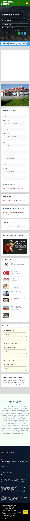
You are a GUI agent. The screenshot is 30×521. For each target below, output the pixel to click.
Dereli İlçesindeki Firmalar (7, 487)
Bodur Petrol (9, 368)
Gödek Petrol (9, 351)
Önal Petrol (9, 334)
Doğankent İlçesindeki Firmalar (9, 488)
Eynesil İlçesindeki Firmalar (8, 491)
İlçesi (4, 142)
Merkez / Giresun (6, 474)
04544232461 (7, 20)
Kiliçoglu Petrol (10, 330)
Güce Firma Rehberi (19, 495)
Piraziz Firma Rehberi (21, 497)
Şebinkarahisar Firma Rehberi (8, 499)
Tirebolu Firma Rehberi (6, 501)
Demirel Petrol (10, 360)
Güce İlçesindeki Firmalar (7, 495)
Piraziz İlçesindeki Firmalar (8, 497)
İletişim (3, 480)
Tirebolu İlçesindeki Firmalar (8, 500)
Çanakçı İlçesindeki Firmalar (8, 486)
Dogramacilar (10, 364)
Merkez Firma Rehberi (21, 492)
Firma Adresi (6, 133)
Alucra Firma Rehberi (6, 481)
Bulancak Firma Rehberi (7, 482)
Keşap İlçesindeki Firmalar (7, 496)
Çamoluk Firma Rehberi (7, 485)
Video (25, 43)
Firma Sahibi (6, 126)
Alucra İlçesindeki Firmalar (13, 480)
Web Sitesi (5, 175)
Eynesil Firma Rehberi (21, 491)
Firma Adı (5, 114)
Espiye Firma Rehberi (21, 490)
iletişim (11, 427)
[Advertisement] (15, 66)
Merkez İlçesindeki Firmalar (8, 492)
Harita (19, 43)
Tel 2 (4, 155)
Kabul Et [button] (25, 512)
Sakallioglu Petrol (10, 347)
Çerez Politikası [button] (9, 518)
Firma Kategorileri (13, 479)
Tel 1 (4, 149)
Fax (4, 162)
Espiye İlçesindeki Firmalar (8, 490)
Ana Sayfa (3, 479)
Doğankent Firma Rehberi (7, 489)
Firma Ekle (22, 479)
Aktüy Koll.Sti (9, 339)
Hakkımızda (5, 43)
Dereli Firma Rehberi (20, 487)
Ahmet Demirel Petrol (11, 343)
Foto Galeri (13, 43)
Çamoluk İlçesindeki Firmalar (8, 483)
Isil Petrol (8, 356)
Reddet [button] (20, 512)
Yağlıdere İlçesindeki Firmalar (8, 502)
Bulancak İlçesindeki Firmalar (20, 481)
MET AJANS (14, 407)
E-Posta (5, 168)
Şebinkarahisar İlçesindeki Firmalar (10, 498)
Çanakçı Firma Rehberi (21, 486)
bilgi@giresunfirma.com (8, 472)
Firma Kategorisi (6, 120)
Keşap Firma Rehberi (20, 496)
